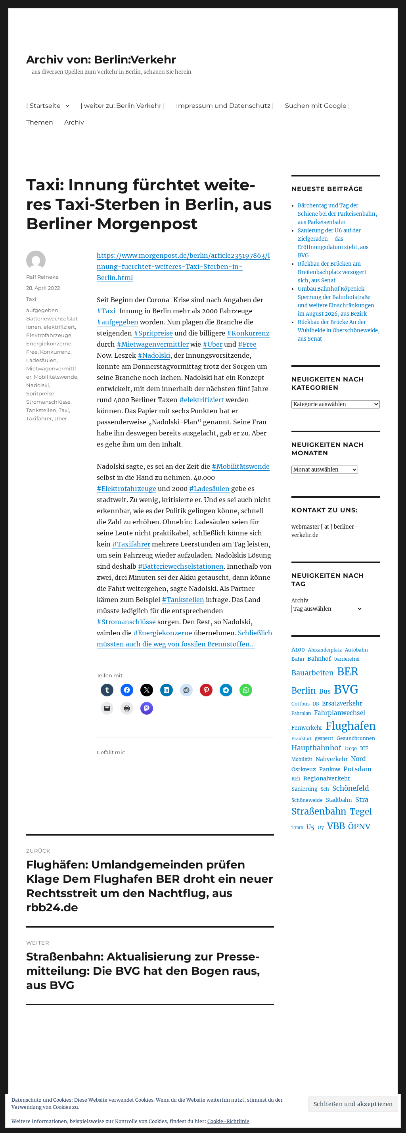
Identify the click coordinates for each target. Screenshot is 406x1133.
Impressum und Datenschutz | (225, 105)
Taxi (31, 299)
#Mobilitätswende (241, 466)
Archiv (299, 600)
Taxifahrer (39, 418)
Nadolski (37, 385)
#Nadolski (154, 355)
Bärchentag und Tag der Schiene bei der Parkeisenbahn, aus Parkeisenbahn (337, 214)
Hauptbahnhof (316, 748)
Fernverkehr (306, 728)
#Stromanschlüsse (126, 622)
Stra (361, 799)
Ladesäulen (41, 360)
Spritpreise (40, 393)
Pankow (329, 769)
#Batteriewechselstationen (181, 566)
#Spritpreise (153, 333)
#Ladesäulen (209, 489)
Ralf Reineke (42, 277)
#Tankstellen (183, 600)
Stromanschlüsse (48, 402)
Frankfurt (301, 738)
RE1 (295, 779)
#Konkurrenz (248, 333)
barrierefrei (347, 659)
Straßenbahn (319, 811)
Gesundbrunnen (356, 738)
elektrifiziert (59, 327)
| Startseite (43, 105)
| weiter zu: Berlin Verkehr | (122, 105)
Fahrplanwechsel (339, 713)
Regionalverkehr (326, 778)
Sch (325, 789)
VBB (336, 826)
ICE (364, 748)
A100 (298, 649)
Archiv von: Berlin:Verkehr (101, 59)
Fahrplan (301, 713)
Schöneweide (307, 800)
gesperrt (324, 738)
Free (32, 352)
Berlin (303, 691)
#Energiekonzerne (162, 633)
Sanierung (304, 789)
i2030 (351, 748)
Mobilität (301, 759)
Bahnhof (319, 658)
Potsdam (357, 769)
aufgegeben (42, 310)
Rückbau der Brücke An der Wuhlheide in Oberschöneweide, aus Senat (338, 330)
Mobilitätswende (55, 377)
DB (316, 704)
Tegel (361, 812)
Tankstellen (41, 410)
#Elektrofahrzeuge (126, 489)
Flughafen (351, 726)
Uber (60, 418)
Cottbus (300, 704)
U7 (321, 827)
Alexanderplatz (325, 650)
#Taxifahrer (131, 544)
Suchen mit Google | (317, 105)
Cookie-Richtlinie (228, 1121)
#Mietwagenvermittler (153, 344)
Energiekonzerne (48, 343)
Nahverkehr (332, 759)
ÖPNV (359, 826)
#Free (247, 344)
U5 (310, 827)
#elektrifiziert (201, 400)
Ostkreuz (303, 769)
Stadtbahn (339, 800)
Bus (325, 691)
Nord (358, 759)
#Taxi (106, 311)
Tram (297, 827)
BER (347, 671)
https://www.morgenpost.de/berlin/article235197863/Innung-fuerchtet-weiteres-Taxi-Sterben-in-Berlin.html (183, 266)
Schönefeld (350, 788)
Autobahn (356, 650)
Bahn (297, 659)
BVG (346, 689)
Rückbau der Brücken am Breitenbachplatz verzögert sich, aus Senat (332, 272)
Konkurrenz (55, 352)
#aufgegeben (117, 322)
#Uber (212, 344)
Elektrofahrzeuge (48, 335)
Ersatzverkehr (342, 703)
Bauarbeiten (312, 673)
